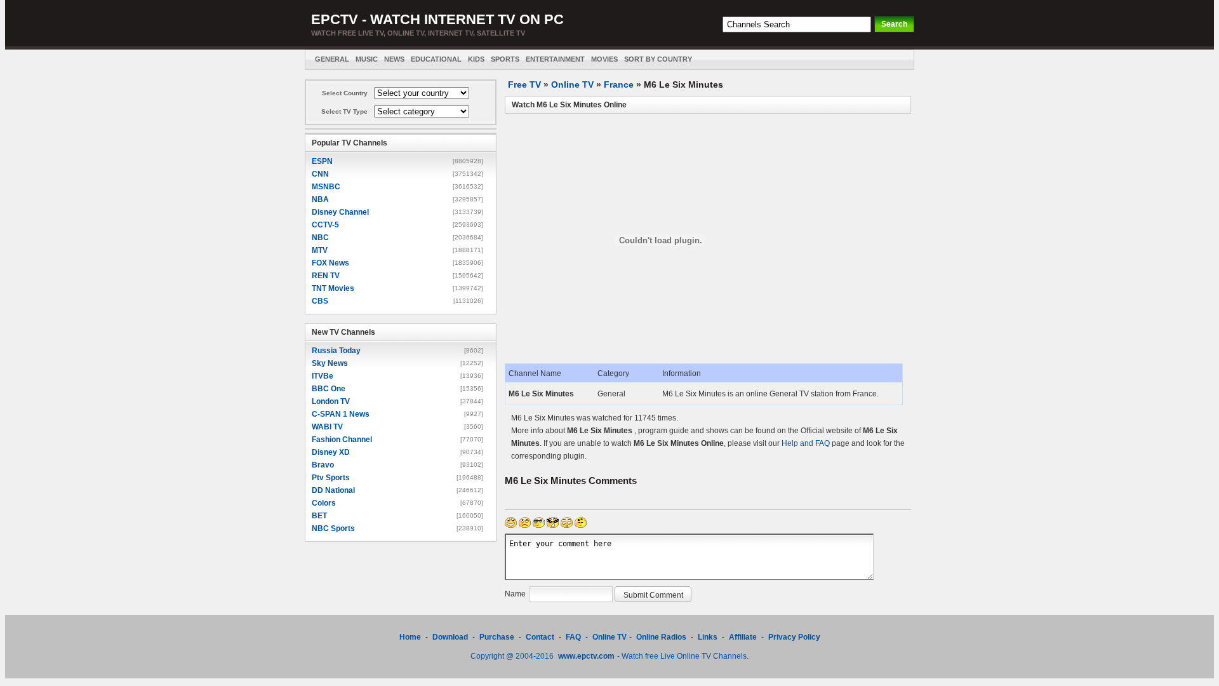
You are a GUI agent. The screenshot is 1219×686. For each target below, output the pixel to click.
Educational (436, 59)
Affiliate (743, 637)
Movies (604, 59)
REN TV (326, 275)
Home (410, 637)
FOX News (330, 263)
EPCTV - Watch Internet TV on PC (437, 19)
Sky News (330, 363)
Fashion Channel (342, 439)
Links (707, 637)
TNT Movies (333, 288)
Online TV (572, 84)
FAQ (573, 637)
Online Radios (661, 637)
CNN (320, 174)
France (619, 84)
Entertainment (555, 59)
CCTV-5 (325, 224)
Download (451, 637)
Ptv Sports (331, 477)
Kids (476, 59)
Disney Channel (340, 212)
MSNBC (326, 186)
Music (367, 59)
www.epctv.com (586, 656)
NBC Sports (333, 528)
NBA (320, 199)
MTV (320, 250)
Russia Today (336, 350)
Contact (540, 637)
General (332, 59)
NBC (320, 237)
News (394, 59)
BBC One (328, 388)
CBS (320, 301)
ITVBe (322, 376)
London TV (331, 401)
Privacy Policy (794, 637)
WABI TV (327, 426)
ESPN (322, 161)
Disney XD (331, 452)
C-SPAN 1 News (341, 414)
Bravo (323, 465)
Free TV (524, 84)
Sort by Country (658, 59)
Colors (324, 503)
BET (319, 515)
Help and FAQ (806, 443)
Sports (505, 59)
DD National (333, 490)
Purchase (496, 637)
